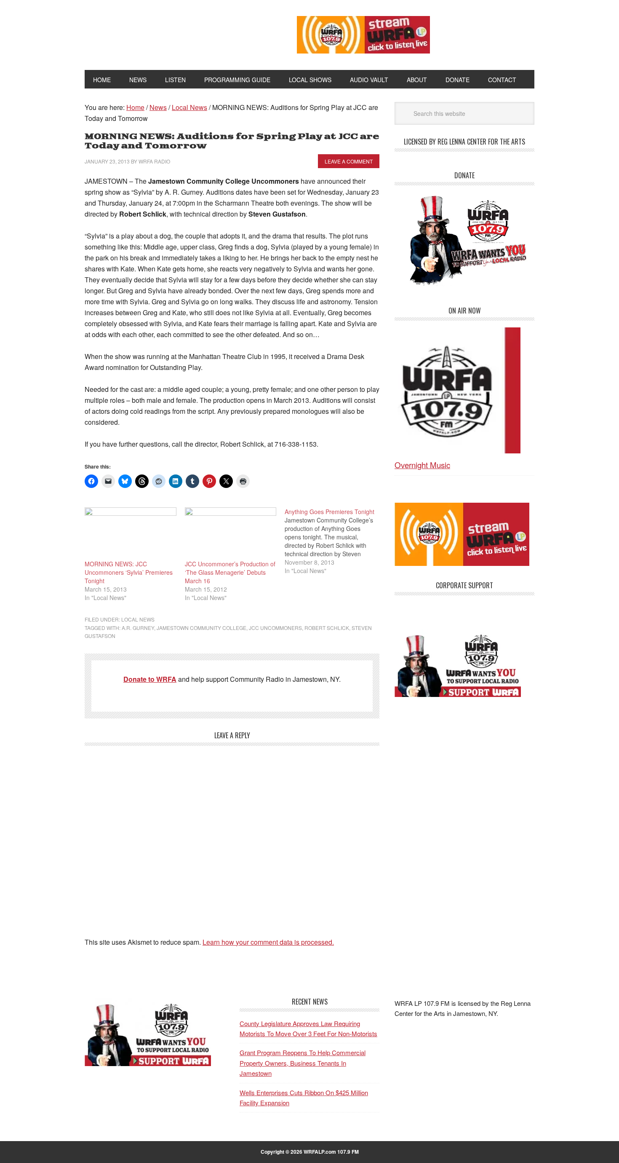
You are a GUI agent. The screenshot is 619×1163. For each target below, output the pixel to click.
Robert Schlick (326, 627)
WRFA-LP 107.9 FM (172, 33)
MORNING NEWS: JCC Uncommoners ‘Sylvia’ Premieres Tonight (129, 572)
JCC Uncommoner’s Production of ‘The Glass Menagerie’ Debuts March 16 (230, 572)
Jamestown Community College (201, 627)
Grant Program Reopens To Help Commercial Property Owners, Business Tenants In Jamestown (303, 1062)
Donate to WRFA (149, 679)
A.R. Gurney (138, 627)
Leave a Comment (349, 161)
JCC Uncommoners (275, 627)
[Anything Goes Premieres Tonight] (335, 541)
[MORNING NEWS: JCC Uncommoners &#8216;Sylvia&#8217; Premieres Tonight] (130, 533)
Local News (138, 619)
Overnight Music (422, 464)
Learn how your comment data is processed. (268, 942)
